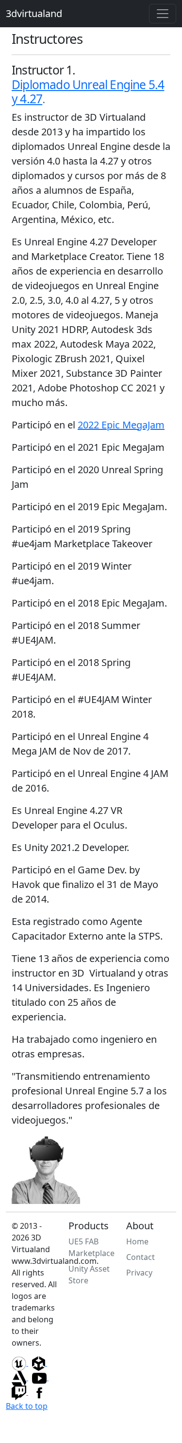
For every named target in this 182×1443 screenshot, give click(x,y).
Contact (140, 1257)
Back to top (27, 1406)
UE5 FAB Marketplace (91, 1247)
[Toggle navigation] (162, 13)
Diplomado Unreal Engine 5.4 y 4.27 (88, 91)
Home (137, 1241)
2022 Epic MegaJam (121, 424)
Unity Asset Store (89, 1274)
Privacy (139, 1272)
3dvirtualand (34, 13)
